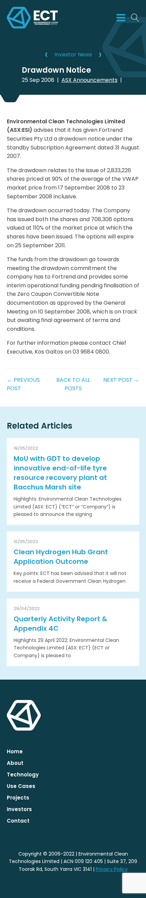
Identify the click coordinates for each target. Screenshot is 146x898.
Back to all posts (73, 384)
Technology (23, 774)
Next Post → (121, 380)
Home (15, 751)
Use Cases (21, 786)
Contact (18, 820)
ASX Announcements (89, 80)
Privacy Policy (112, 869)
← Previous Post (23, 384)
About (15, 763)
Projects (18, 797)
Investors (19, 809)
